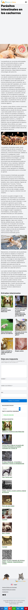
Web (2, 392)
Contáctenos (5, 591)
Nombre (3, 378)
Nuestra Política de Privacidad (9, 587)
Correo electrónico (7, 385)
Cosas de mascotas (8, 415)
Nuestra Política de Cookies (8, 589)
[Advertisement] (14, 29)
